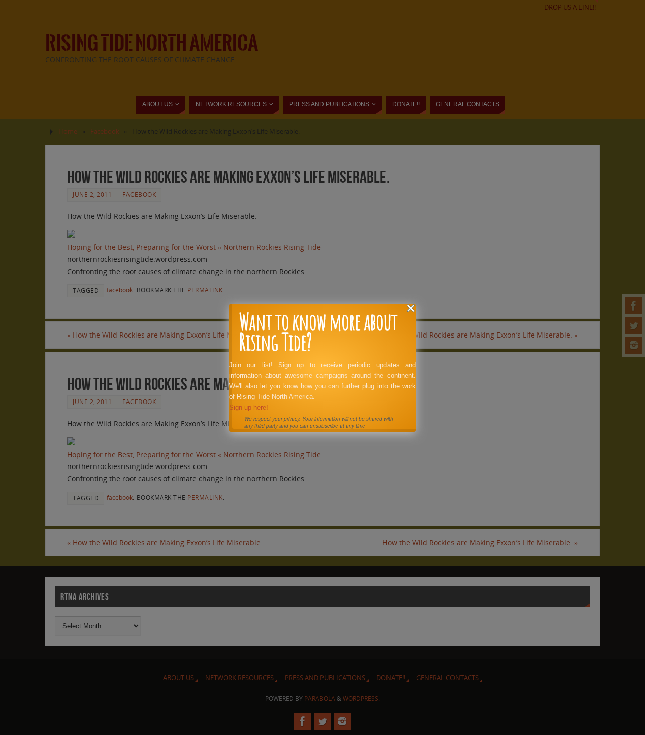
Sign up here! (248, 407)
